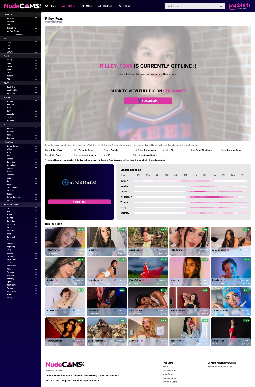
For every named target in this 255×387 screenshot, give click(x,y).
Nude (9, 262)
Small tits (129, 160)
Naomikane (95, 280)
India (9, 178)
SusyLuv (52, 280)
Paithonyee (95, 250)
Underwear (11, 291)
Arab (9, 152)
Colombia (11, 162)
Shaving (70, 160)
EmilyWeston (137, 310)
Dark (8, 135)
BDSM (9, 215)
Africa (9, 149)
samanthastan (220, 250)
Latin (9, 73)
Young (9, 298)
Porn (9, 269)
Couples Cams (169, 378)
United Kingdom (13, 197)
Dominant (11, 237)
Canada (10, 159)
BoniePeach (53, 310)
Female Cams (169, 370)
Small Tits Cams (204, 150)
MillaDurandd (178, 250)
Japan (9, 184)
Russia (9, 194)
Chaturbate (11, 28)
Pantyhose (11, 266)
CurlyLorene (219, 341)
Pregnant (10, 120)
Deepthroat (11, 231)
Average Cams (234, 150)
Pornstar (10, 272)
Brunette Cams (86, 150)
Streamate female (53, 22)
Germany (10, 175)
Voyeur (10, 294)
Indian (9, 69)
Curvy (9, 111)
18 (8, 208)
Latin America (12, 187)
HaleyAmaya (54, 250)
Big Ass (10, 218)
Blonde (10, 128)
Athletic (10, 101)
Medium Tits (12, 90)
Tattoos (10, 288)
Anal (8, 211)
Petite (9, 117)
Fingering (11, 246)
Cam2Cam (11, 221)
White (9, 79)
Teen (9, 42)
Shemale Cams (170, 382)
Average (10, 104)
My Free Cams (13, 31)
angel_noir (177, 280)
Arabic (9, 60)
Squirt (9, 282)
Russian (10, 76)
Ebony (9, 66)
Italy (8, 181)
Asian (9, 63)
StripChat (11, 18)
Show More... (20, 34)
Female (70, 6)
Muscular (10, 114)
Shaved (152, 160)
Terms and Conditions (108, 375)
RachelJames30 (180, 310)
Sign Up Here (79, 202)
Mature (10, 52)
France (9, 171)
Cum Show (11, 224)
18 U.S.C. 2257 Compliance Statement (64, 380)
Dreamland (11, 165)
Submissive (11, 285)
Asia (8, 156)
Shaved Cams (150, 155)
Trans (126, 6)
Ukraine (10, 200)
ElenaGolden (136, 280)
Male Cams (168, 374)
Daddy (9, 227)
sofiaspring (177, 341)
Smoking (10, 278)
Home (52, 6)
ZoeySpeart (136, 250)
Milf (8, 49)
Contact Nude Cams (55, 375)
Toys (111, 160)
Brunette (10, 132)
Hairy (9, 250)
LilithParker (136, 341)
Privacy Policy (90, 375)
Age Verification (91, 380)
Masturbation (12, 259)
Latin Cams (55, 155)
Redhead (10, 138)
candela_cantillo (55, 341)
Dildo (9, 234)
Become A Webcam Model (220, 366)
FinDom (10, 243)
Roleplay (10, 275)
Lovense (10, 256)
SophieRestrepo (97, 341)
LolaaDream (95, 310)
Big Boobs (11, 93)
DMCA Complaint (74, 375)
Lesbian (10, 253)
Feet (8, 240)
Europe (10, 168)
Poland (10, 191)
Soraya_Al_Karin (221, 310)
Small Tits (11, 87)
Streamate (11, 21)
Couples (107, 6)
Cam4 (9, 25)
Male (89, 6)
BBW (9, 108)
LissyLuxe (218, 280)
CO (172, 150)
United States (12, 146)
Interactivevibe (93, 160)
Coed (9, 45)
